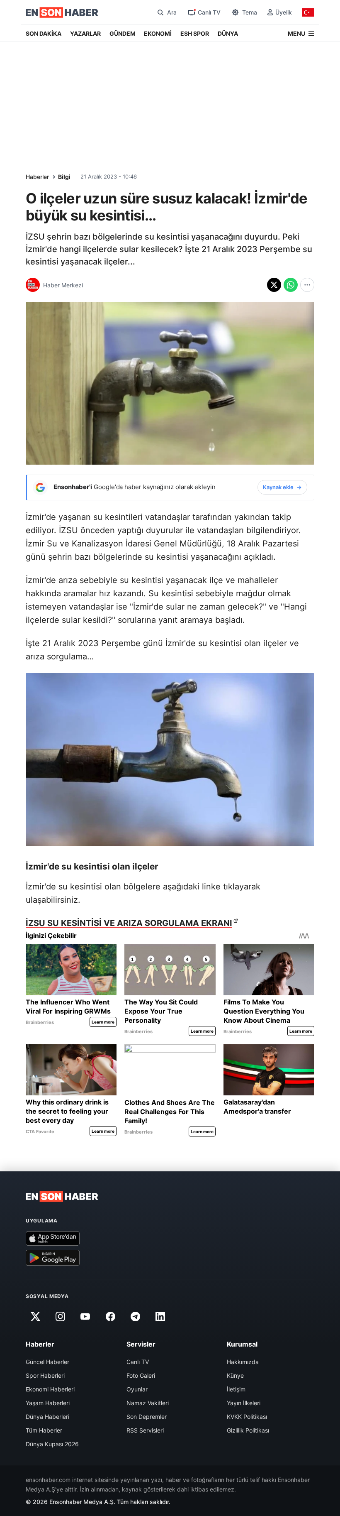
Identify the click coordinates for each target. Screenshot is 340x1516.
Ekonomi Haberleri (50, 1389)
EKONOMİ (158, 33)
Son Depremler (146, 1416)
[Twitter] (35, 1316)
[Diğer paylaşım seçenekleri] (307, 285)
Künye (235, 1375)
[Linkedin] (160, 1316)
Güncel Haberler (47, 1361)
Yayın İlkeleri (243, 1402)
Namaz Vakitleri (147, 1402)
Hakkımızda (243, 1361)
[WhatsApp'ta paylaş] (291, 285)
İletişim (236, 1389)
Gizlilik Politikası (248, 1430)
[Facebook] (110, 1316)
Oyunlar (137, 1389)
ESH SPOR (194, 33)
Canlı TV (137, 1361)
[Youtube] (85, 1316)
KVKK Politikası (247, 1416)
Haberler (37, 176)
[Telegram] (135, 1316)
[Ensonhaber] (62, 12)
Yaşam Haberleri (48, 1402)
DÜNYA (228, 33)
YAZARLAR (85, 33)
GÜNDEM (122, 33)
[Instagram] (60, 1316)
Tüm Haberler (44, 1430)
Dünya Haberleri (47, 1416)
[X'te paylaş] (274, 285)
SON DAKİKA (43, 33)
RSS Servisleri (145, 1430)
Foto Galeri (140, 1375)
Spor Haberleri (45, 1375)
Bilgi (64, 176)
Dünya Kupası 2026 (52, 1443)
